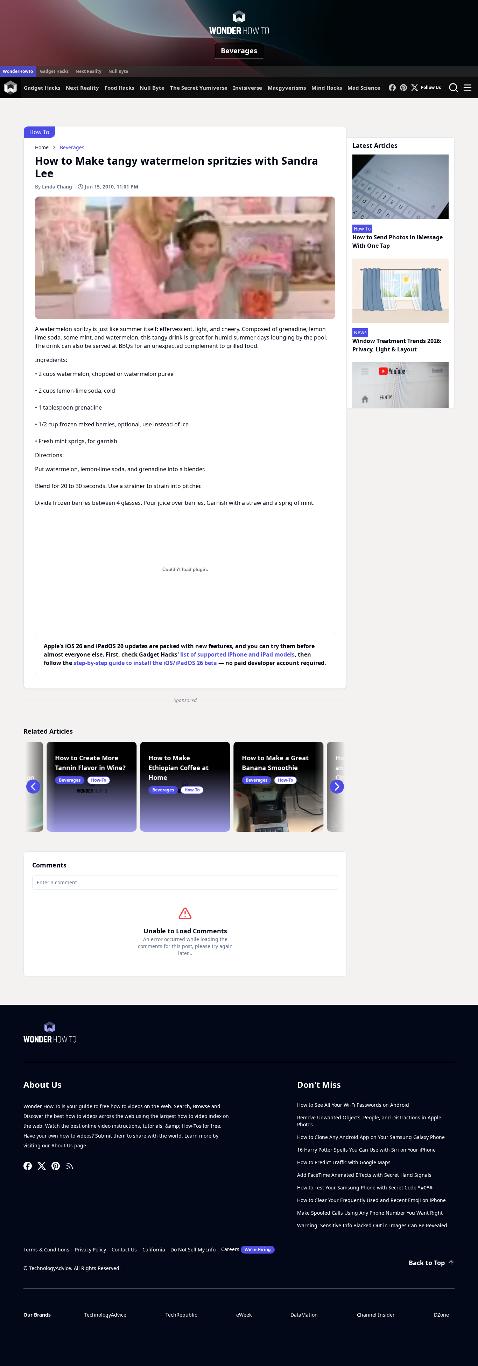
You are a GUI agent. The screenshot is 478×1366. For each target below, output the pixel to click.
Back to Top (427, 1262)
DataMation (304, 1314)
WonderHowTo (18, 71)
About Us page (69, 1145)
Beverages (239, 50)
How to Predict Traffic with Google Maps (344, 1162)
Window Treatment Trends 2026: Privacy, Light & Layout (397, 345)
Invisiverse (247, 87)
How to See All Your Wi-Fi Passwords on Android (353, 1104)
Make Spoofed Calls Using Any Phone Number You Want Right (370, 1212)
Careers (246, 1249)
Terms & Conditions (46, 1249)
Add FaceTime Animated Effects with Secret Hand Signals (364, 1175)
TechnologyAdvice (105, 1314)
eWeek (244, 1314)
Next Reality (88, 71)
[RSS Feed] (69, 1166)
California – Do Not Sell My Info (179, 1249)
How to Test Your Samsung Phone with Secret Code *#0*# (365, 1187)
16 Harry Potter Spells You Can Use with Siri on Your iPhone (366, 1149)
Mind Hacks (326, 87)
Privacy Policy (90, 1249)
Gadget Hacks (54, 71)
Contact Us (124, 1249)
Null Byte (118, 71)
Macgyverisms (287, 87)
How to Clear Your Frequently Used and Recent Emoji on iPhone (371, 1200)
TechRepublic (181, 1314)
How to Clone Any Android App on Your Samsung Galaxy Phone (371, 1137)
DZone (441, 1314)
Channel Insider (376, 1314)
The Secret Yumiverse (198, 87)
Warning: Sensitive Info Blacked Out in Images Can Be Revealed (372, 1225)
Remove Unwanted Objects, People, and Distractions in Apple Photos (369, 1121)
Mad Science (363, 87)
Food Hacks (119, 87)
